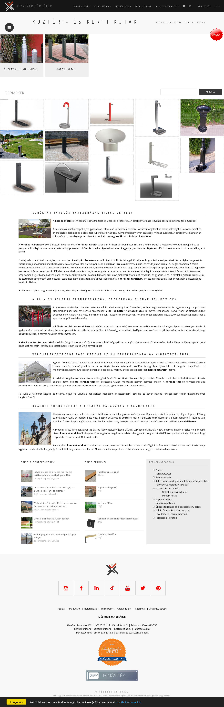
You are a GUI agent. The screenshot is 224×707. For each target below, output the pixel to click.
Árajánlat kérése (158, 608)
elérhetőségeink (122, 393)
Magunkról (81, 6)
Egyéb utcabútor (164, 499)
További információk (128, 702)
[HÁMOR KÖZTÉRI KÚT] (202, 117)
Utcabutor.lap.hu (103, 628)
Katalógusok (143, 6)
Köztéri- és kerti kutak (167, 488)
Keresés (205, 6)
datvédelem (125, 608)
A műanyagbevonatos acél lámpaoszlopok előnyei (55, 536)
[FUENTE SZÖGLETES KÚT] (21, 177)
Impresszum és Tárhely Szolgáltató (94, 632)
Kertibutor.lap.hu (83, 628)
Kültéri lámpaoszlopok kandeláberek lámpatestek (181, 481)
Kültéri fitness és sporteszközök (172, 510)
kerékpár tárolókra (83, 260)
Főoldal (161, 22)
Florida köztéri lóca (107, 534)
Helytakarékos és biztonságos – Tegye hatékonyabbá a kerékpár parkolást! (53, 473)
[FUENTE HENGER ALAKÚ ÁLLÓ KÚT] (21, 113)
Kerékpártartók (163, 473)
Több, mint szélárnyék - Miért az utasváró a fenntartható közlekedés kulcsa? (55, 505)
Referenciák (102, 6)
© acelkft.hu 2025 (111, 692)
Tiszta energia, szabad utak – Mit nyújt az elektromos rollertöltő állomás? (54, 489)
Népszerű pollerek (165, 503)
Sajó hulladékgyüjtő (107, 487)
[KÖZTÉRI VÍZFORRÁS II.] (157, 118)
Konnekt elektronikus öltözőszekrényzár (118, 518)
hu (216, 6)
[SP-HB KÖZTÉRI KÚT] (67, 146)
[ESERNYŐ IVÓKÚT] (67, 114)
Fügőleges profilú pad (108, 471)
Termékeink (122, 6)
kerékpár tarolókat (131, 278)
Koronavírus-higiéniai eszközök (171, 484)
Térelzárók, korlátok (166, 517)
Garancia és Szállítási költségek (132, 632)
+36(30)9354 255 (168, 6)
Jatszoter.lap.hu (142, 628)
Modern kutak (65, 69)
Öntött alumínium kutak (21, 69)
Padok (158, 470)
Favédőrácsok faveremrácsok (171, 514)
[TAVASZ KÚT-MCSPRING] (157, 153)
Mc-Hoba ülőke (105, 503)
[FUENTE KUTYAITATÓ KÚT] (112, 111)
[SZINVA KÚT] (202, 155)
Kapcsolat (140, 608)
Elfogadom (16, 702)
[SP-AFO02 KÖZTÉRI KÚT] (112, 138)
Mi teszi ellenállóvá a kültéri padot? (51, 518)
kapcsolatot (171, 449)
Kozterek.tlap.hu (122, 628)
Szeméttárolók (163, 477)
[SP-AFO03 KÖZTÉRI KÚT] (21, 144)
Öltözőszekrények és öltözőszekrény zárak (178, 506)
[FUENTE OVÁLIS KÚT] (112, 170)
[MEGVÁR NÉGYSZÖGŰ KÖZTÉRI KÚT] (157, 186)
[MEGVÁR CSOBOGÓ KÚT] (67, 177)
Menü (9, 27)
